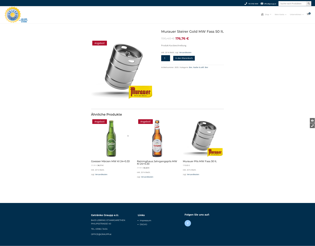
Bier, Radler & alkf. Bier (198, 67)
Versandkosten (185, 52)
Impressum (145, 220)
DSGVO (143, 224)
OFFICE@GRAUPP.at (101, 234)
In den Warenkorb (184, 58)
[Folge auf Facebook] (188, 223)
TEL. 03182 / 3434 (99, 229)
